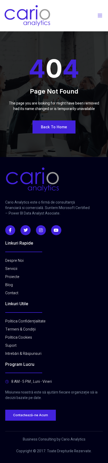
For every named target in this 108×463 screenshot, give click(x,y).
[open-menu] (100, 16)
